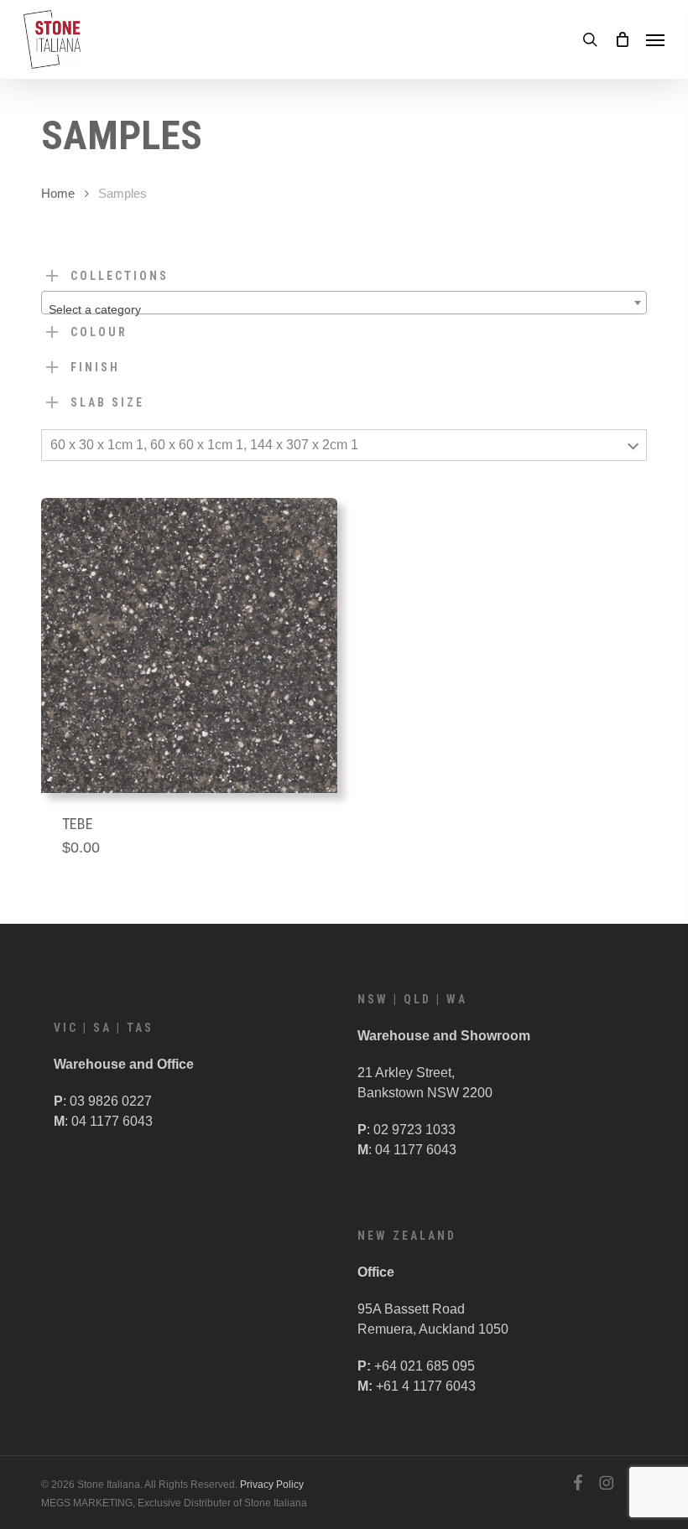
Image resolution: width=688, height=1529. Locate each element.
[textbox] (344, 309)
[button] (655, 39)
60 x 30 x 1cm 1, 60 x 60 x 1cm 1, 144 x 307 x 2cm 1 (204, 445)
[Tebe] (189, 646)
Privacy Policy (272, 1484)
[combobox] (344, 302)
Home (58, 193)
